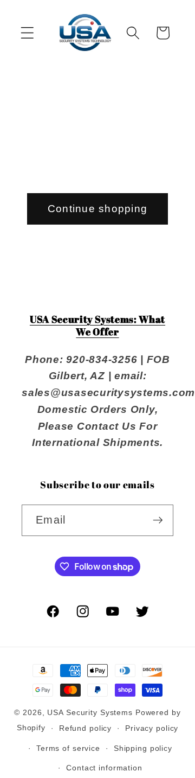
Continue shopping (97, 208)
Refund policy (85, 728)
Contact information (104, 768)
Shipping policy (143, 748)
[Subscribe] (158, 520)
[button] (27, 33)
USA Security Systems (90, 713)
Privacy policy (151, 728)
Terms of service (68, 748)
